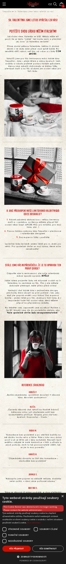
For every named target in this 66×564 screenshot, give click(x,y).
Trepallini (7, 11)
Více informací (34, 522)
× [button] (62, 496)
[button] (33, 556)
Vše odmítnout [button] (48, 548)
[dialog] (33, 528)
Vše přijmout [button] (16, 548)
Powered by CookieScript (33, 560)
